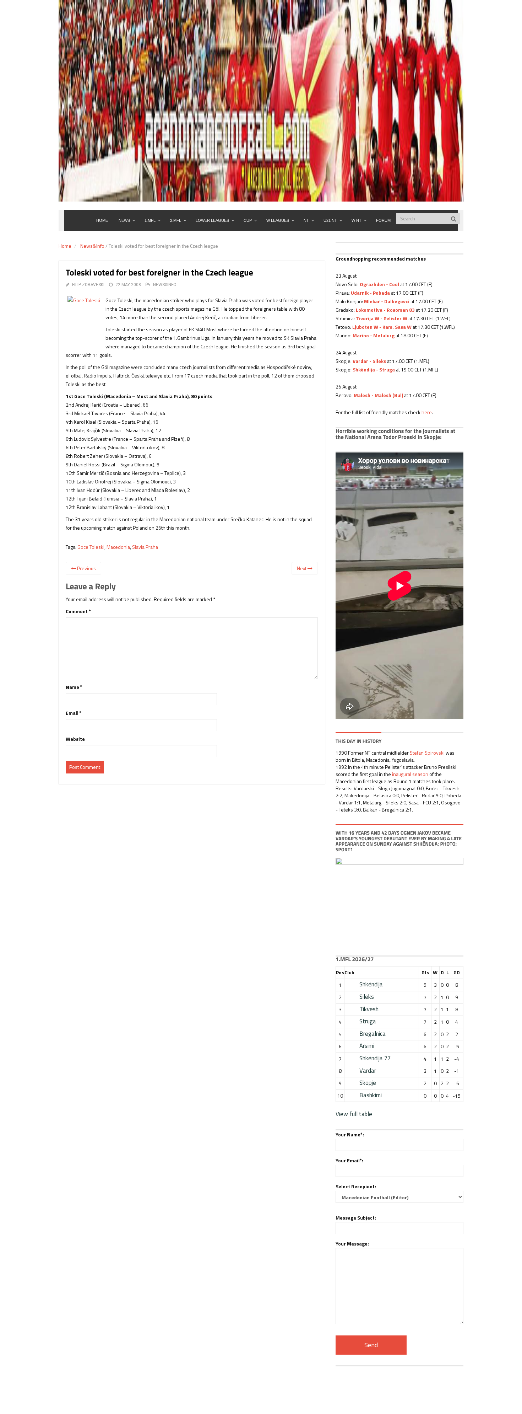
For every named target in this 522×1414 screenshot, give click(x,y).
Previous (86, 568)
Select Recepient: (356, 1186)
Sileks (366, 996)
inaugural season (410, 774)
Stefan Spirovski (427, 752)
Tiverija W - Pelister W (381, 318)
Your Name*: (350, 1134)
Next (302, 568)
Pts (425, 972)
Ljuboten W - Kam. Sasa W (382, 327)
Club (349, 972)
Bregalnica (372, 1033)
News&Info (92, 246)
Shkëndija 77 (375, 1058)
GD (456, 972)
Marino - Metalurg (374, 335)
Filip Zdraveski (88, 284)
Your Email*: (349, 1160)
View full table (354, 1114)
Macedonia (118, 547)
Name (74, 687)
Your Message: (352, 1243)
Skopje (367, 1082)
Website (75, 739)
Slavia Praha (145, 547)
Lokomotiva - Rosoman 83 (385, 310)
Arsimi (366, 1045)
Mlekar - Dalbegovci (386, 301)
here (427, 412)
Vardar (367, 1070)
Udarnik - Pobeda (370, 292)
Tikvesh (369, 1009)
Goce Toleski (90, 547)
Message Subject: (356, 1217)
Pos (340, 972)
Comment (78, 611)
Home (65, 246)
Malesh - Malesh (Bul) (378, 395)
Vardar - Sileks (369, 361)
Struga (367, 1021)
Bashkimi (370, 1095)
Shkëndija (371, 984)
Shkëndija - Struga (374, 369)
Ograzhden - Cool (379, 284)
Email (74, 713)
